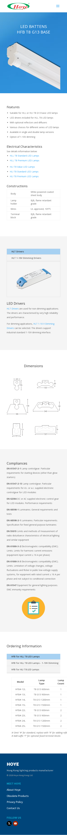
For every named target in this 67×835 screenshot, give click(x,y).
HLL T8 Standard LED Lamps (24, 155)
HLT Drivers (18, 251)
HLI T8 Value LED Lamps (22, 166)
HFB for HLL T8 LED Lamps (25, 656)
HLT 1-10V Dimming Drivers (26, 258)
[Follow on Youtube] (15, 823)
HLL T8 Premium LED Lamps (24, 160)
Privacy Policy (15, 802)
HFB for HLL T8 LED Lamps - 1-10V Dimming (34, 663)
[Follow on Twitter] (9, 823)
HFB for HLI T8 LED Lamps (25, 669)
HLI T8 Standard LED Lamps (24, 171)
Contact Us (13, 808)
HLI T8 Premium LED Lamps (24, 176)
